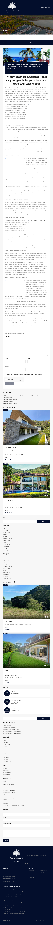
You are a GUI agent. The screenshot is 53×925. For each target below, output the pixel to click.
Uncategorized (7, 550)
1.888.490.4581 (12, 790)
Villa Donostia (9, 500)
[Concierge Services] (7, 704)
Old (5, 542)
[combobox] (9, 38)
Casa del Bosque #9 (10, 447)
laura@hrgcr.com (15, 710)
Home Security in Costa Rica (10, 403)
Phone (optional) (7, 823)
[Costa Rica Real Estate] (12, 12)
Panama (30, 875)
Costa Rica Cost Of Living (9, 397)
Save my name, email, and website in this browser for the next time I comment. (24, 374)
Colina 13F (7, 670)
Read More (26, 438)
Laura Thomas (15, 709)
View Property (26, 612)
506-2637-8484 (14, 703)
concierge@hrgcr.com (16, 702)
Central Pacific (43, 872)
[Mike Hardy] (7, 695)
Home (21, 71)
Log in (5, 768)
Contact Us (31, 877)
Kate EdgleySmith (17, 731)
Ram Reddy (13, 727)
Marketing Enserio (46, 920)
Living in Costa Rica (8, 401)
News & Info (26, 71)
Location (38, 36)
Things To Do (7, 548)
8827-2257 (13, 711)
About (41, 875)
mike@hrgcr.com (15, 693)
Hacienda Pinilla (43, 870)
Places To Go (7, 544)
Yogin (9, 725)
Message (5, 829)
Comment (7, 336)
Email (29, 358)
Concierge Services (16, 700)
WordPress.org (7, 774)
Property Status (4, 36)
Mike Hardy (14, 692)
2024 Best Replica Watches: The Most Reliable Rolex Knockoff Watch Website (21, 395)
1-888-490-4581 (44, 7)
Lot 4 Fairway (8, 621)
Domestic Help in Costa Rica (10, 399)
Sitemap (5, 799)
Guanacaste (31, 872)
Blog (5, 528)
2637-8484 (13, 695)
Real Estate (6, 546)
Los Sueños (31, 870)
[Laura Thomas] (7, 712)
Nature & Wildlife (8, 538)
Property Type (22, 36)
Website (7, 366)
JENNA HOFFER (15, 729)
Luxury (5, 536)
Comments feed (7, 772)
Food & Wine (7, 532)
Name (6, 358)
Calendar (6, 530)
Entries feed (6, 770)
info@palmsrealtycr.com (8, 784)
